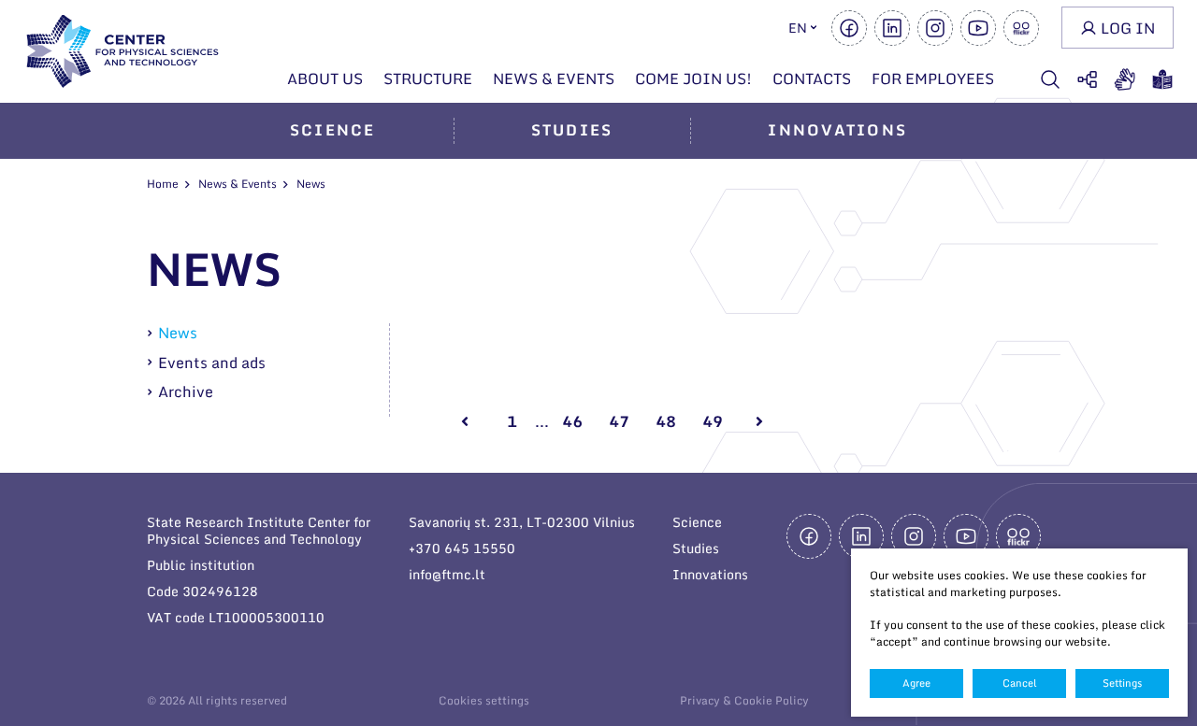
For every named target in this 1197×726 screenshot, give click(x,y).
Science (333, 130)
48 (666, 421)
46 (572, 421)
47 (619, 421)
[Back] (464, 421)
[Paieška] (1050, 79)
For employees (933, 78)
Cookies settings (484, 700)
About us (325, 78)
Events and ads (212, 362)
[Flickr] (1021, 28)
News (177, 334)
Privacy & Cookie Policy (744, 700)
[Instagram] (935, 28)
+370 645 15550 (462, 548)
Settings (1122, 683)
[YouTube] (978, 28)
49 (712, 421)
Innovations (837, 130)
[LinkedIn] (892, 28)
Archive (185, 391)
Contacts (811, 78)
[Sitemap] (1087, 79)
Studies (572, 130)
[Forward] (759, 421)
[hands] (1125, 79)
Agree (916, 683)
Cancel (1019, 683)
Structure (427, 78)
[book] (1162, 79)
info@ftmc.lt (447, 574)
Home (163, 183)
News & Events (553, 78)
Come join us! (693, 78)
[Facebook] (849, 28)
